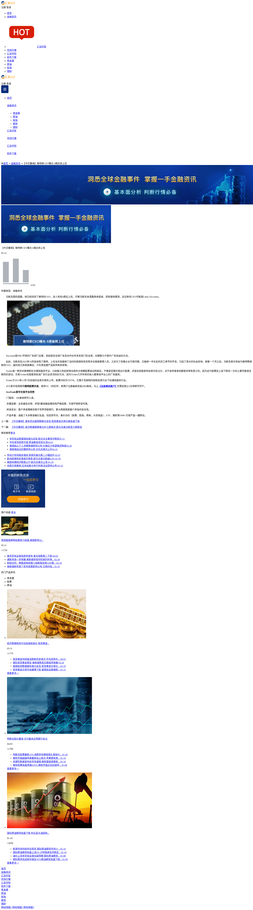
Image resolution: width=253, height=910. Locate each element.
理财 (9, 71)
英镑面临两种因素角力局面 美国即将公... (22, 540)
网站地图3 (28, 907)
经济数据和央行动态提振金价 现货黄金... (28, 643)
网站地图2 (17, 907)
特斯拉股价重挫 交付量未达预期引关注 (27, 739)
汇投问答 (41, 46)
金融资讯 (11, 16)
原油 (9, 64)
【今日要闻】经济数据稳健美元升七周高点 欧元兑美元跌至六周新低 (46, 427)
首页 (9, 13)
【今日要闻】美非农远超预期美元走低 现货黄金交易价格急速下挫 (45, 421)
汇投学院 (11, 53)
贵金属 (10, 60)
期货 (15, 123)
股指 (9, 67)
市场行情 (11, 50)
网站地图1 (6, 907)
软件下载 (11, 57)
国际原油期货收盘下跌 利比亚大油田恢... (28, 833)
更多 (13, 433)
